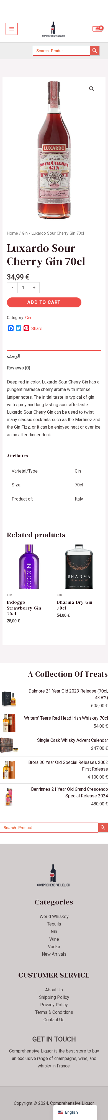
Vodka (54, 946)
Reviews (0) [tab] (18, 367)
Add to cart (44, 302)
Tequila (54, 924)
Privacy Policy (54, 1004)
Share (36, 328)
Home (12, 233)
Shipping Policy (54, 997)
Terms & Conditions (54, 1012)
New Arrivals (54, 954)
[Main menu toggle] (12, 29)
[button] (92, 89)
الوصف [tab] (13, 356)
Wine (54, 939)
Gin (25, 233)
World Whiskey (54, 916)
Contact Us (54, 1019)
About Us (54, 989)
